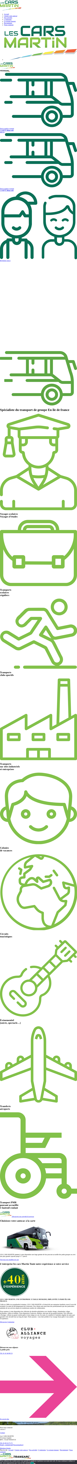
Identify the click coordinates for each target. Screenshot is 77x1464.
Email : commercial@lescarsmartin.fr (11, 1445)
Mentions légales (5, 1448)
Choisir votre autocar (10, 16)
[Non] (34, 1463)
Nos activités (8, 18)
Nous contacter (9, 25)
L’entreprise (8, 19)
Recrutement (8, 23)
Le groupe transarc (10, 21)
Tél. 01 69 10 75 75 (6, 1443)
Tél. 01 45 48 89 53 (6, 1353)
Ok (32, 1463)
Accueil (6, 14)
